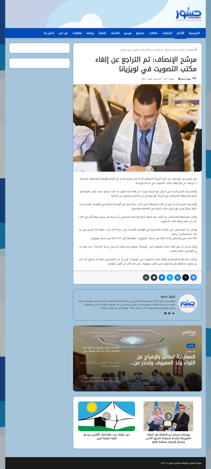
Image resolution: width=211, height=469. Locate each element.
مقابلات (77, 33)
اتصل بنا (49, 33)
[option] (137, 358)
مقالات (153, 33)
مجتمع (140, 33)
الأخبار (180, 33)
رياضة (90, 33)
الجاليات (167, 33)
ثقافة (102, 33)
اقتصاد (115, 33)
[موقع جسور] (188, 14)
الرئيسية (194, 33)
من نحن (63, 33)
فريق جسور (186, 79)
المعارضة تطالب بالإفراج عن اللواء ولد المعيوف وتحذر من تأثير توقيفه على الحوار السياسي (164, 360)
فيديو (128, 33)
